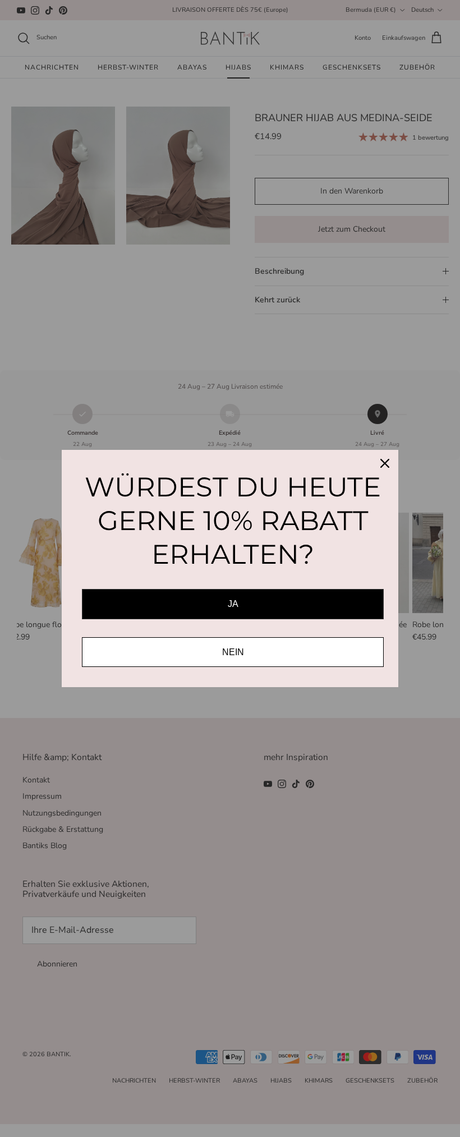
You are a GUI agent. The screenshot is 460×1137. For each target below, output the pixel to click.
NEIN (233, 652)
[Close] (384, 463)
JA (233, 604)
